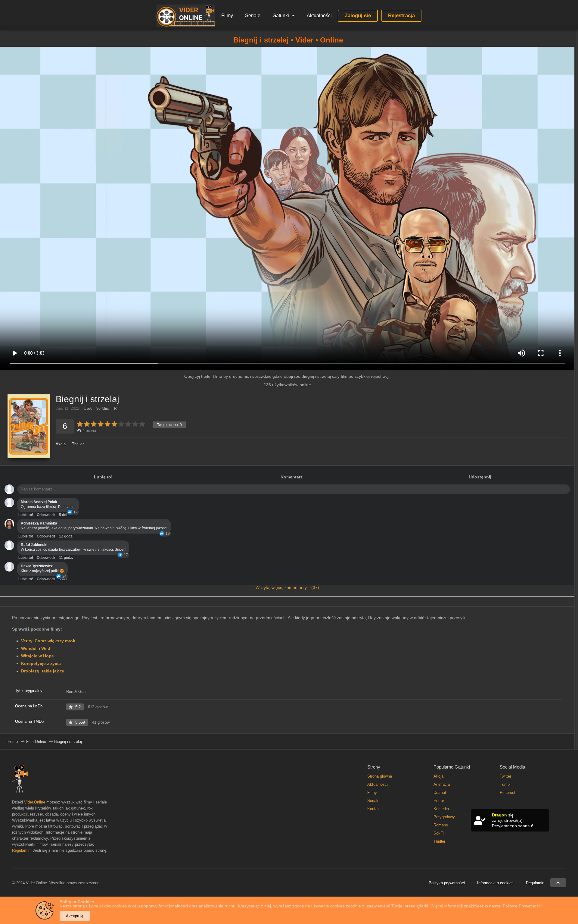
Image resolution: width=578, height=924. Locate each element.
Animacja (442, 784)
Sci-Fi (439, 833)
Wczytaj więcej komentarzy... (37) (287, 587)
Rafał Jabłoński (34, 545)
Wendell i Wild (35, 648)
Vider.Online (34, 802)
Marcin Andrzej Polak (39, 502)
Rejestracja (401, 15)
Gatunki (280, 15)
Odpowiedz (46, 515)
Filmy (227, 15)
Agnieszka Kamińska (39, 523)
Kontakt (374, 809)
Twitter (505, 776)
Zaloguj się (358, 15)
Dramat (440, 792)
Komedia (441, 809)
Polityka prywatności (447, 883)
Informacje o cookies (495, 883)
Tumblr (506, 784)
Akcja (61, 444)
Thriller (78, 444)
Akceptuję (74, 916)
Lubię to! (103, 477)
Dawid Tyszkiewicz (37, 566)
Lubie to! (25, 515)
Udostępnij (480, 477)
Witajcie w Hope (37, 655)
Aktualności (319, 15)
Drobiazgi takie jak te (42, 671)
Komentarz (292, 477)
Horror (439, 800)
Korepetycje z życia (41, 663)
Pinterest (507, 792)
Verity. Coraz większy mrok (48, 640)
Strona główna (379, 776)
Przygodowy (444, 817)
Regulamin (21, 850)
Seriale (252, 15)
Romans (441, 825)
